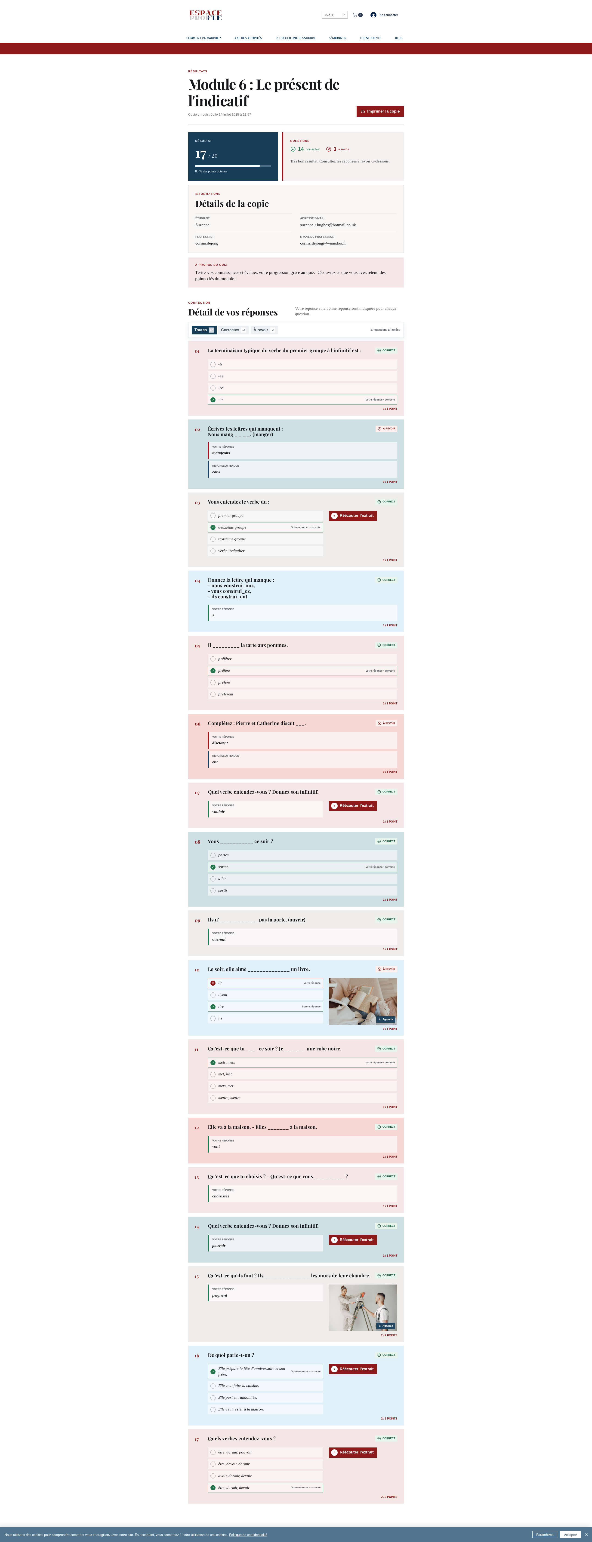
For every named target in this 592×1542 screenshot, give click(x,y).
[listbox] (335, 14)
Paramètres (544, 1534)
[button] (335, 14)
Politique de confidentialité (248, 1534)
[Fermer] (586, 1534)
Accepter (570, 1534)
